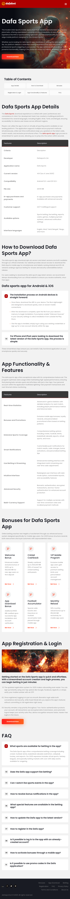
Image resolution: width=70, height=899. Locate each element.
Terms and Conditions (49, 890)
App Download (54, 883)
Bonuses (42, 883)
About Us (64, 890)
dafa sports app (48, 133)
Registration (43, 886)
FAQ (53, 886)
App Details (15, 86)
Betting (65, 883)
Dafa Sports (9, 114)
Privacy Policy (63, 886)
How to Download (37, 86)
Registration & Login (14, 93)
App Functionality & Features (37, 93)
